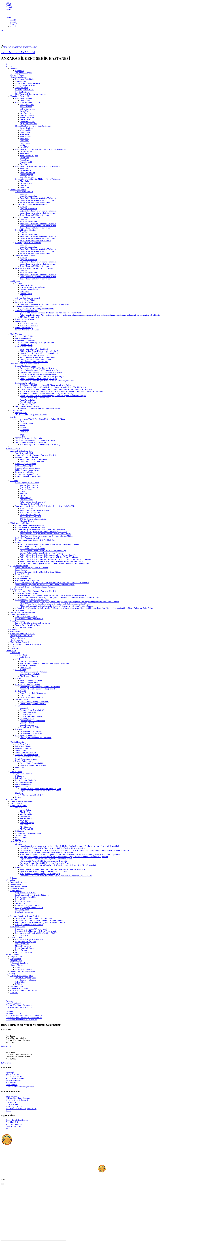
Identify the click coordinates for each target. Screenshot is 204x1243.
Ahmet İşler (24, 168)
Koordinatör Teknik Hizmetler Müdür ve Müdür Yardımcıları (37, 179)
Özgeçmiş (7, 1046)
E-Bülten (18, 984)
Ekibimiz (18, 808)
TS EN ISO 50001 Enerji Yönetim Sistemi (31, 415)
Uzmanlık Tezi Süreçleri (24, 466)
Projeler (13, 417)
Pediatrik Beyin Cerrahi (28, 695)
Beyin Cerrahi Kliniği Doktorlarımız (33, 693)
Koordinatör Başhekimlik (24, 79)
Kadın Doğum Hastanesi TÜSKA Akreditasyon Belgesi (41, 370)
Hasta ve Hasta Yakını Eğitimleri (27, 580)
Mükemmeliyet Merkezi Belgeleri (27, 406)
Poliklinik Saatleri (17, 889)
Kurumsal (9, 66)
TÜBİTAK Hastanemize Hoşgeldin (28, 438)
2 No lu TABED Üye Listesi (30, 517)
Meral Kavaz (25, 134)
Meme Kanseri (20, 903)
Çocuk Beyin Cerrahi (28, 712)
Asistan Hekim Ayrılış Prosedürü (32, 462)
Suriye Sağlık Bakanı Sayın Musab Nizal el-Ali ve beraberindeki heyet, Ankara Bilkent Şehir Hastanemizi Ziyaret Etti (64, 857)
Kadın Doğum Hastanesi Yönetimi (28, 243)
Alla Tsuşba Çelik (26, 829)
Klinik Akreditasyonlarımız (25, 383)
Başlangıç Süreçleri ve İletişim (26, 457)
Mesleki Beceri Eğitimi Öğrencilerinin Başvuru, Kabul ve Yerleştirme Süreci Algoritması (53, 595)
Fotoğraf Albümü (21, 838)
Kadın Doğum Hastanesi (24, 90)
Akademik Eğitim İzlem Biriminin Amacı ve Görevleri (35, 455)
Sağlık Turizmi (11, 799)
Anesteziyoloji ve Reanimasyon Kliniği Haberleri (38, 689)
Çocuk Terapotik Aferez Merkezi (27, 757)
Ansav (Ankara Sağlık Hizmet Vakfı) (29, 940)
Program (23, 428)
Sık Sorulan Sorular (17, 927)
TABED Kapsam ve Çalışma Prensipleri (35, 510)
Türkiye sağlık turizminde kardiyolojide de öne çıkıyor (40, 874)
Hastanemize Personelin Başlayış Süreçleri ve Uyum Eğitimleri (38, 572)
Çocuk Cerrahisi (26, 714)
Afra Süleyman (25, 827)
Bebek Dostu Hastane (28, 402)
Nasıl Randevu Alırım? (19, 886)
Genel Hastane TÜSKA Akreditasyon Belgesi (37, 368)
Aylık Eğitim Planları (23, 578)
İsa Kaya (23, 145)
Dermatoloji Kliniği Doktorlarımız (32, 731)
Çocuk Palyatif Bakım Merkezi (26, 755)
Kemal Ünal (24, 147)
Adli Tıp (18, 659)
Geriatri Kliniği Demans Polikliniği (33, 763)
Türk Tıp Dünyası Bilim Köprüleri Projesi (30, 442)
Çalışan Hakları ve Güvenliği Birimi (28, 306)
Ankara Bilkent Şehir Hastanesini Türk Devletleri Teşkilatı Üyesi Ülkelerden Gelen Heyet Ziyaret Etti (58, 865)
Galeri (22, 434)
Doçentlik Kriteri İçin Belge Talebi (28, 476)
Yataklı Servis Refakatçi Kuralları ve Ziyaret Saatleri (34, 918)
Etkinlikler (19, 793)
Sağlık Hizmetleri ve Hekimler (21, 801)
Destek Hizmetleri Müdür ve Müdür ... (20, 1007)
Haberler (18, 867)
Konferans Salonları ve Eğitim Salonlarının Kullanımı (35, 587)
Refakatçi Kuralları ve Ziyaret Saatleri (24, 916)
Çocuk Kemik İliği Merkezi (25, 753)
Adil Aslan (24, 825)
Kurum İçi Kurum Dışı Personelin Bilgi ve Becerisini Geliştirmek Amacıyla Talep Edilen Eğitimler (52, 583)
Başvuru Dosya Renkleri (29, 485)
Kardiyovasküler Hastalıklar (25, 897)
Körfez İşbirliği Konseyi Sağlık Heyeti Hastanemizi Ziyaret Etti (43, 861)
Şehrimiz (13, 878)
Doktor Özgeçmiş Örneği (24, 948)
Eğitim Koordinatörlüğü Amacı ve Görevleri (31, 568)
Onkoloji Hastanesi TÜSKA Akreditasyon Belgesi (38, 379)
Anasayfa (23, 421)
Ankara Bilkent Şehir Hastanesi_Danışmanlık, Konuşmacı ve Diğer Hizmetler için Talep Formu (55, 559)
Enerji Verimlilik (16, 411)
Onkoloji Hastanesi (22, 92)
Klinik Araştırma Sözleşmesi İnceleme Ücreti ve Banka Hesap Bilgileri (46, 536)
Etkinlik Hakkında (27, 423)
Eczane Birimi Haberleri (29, 326)
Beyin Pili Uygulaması (23, 748)
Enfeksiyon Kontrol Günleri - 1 (31, 795)
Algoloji (18, 678)
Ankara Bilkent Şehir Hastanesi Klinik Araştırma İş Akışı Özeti (43, 532)
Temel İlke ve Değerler (23, 73)
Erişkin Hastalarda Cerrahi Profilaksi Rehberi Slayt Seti (40, 791)
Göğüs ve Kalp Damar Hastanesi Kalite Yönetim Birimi (40, 351)
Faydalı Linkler (16, 937)
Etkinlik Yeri (24, 430)
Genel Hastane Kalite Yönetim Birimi (34, 349)
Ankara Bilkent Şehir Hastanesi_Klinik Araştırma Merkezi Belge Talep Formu (49, 557)
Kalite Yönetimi (16, 334)
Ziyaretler (18, 844)
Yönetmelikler (25, 498)
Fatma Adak (24, 141)
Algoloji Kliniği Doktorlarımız (31, 680)
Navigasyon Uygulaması (24, 969)
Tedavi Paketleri (16, 804)
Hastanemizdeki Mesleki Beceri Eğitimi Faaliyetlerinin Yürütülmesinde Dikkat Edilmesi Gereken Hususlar (59, 597)
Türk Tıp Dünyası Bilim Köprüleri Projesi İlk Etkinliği (40, 445)
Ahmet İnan (24, 187)
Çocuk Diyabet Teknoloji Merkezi (32, 721)
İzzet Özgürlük (25, 113)
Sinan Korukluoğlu (27, 115)
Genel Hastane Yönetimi (24, 192)
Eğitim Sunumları (21, 787)
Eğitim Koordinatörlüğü (24, 328)
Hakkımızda (19, 71)
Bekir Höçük (25, 185)
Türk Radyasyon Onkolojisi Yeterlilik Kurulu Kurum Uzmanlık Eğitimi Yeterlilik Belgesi (53, 387)
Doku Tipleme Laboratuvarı (25, 736)
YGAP (13, 646)
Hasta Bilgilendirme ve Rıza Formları (29, 925)
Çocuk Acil (24, 708)
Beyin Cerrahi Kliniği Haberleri (31, 697)
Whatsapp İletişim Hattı (19, 963)
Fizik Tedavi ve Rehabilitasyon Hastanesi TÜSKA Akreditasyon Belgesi (47, 381)
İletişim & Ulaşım (12, 954)
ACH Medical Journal (23, 627)
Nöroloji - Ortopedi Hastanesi (21, 636)
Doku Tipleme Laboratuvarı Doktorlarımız (35, 738)
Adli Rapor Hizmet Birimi (25, 300)
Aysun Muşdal (25, 170)
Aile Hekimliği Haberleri (29, 676)
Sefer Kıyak (24, 158)
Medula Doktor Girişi (23, 946)
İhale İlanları (24, 292)
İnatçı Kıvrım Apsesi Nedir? (25, 893)
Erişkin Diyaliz (20, 767)
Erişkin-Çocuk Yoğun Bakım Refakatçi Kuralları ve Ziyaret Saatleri (40, 923)
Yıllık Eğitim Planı (22, 576)
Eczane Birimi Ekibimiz (29, 323)
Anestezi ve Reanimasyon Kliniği (27, 685)
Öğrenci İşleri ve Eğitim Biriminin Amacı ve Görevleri (35, 591)
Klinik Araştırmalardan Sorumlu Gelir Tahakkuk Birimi (35, 540)
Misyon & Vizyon (17, 75)
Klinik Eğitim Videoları (19, 614)
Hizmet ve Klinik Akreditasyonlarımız (24, 364)
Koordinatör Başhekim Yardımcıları (28, 102)
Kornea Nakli (20, 899)
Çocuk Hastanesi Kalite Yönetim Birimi (34, 355)
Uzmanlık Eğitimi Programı (25, 464)
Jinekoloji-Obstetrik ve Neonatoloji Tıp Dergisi (32, 623)
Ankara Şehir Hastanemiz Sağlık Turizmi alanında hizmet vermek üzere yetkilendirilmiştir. (53, 869)
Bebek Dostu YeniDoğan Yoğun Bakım (34, 398)
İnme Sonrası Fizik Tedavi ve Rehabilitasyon (32, 895)
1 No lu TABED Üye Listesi (30, 515)
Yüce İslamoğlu (26, 814)
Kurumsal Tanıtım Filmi (19, 988)
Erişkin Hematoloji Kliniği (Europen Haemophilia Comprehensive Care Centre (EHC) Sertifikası (56, 389)
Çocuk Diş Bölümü (27, 719)
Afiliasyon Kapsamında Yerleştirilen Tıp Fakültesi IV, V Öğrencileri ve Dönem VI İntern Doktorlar (57, 606)
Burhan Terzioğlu (26, 128)
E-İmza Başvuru (21, 950)
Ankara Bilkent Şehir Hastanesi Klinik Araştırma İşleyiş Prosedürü (40, 529)
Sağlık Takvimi (20, 982)
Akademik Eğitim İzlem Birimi (21, 451)
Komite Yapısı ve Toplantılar (25, 780)
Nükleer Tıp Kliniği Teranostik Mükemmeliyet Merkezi (40, 408)
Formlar (18, 542)
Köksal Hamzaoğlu (27, 117)
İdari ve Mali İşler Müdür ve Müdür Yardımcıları (33, 126)
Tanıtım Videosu (21, 835)
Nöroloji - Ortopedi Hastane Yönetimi (29, 217)
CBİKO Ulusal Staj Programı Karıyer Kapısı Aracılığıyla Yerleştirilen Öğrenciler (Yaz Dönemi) (55, 604)
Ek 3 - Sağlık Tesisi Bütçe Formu (32, 549)
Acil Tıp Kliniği (21, 655)
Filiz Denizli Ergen (27, 105)
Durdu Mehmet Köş (27, 122)
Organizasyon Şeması (18, 77)
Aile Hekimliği (20, 670)
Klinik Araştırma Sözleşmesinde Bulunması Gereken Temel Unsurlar (45, 534)
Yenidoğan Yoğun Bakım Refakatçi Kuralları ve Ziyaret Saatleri (39, 920)
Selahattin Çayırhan (27, 177)
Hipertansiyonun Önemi (24, 912)
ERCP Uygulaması (22, 910)
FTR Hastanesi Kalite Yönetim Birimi (34, 362)
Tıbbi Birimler (11, 651)
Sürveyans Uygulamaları (24, 782)
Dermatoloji (19, 729)
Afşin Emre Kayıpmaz (28, 124)
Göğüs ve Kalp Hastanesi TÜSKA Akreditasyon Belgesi (41, 372)
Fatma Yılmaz (25, 153)
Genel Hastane (20, 81)
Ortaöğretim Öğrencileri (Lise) (26, 593)
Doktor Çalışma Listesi (19, 882)
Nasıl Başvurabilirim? (28, 665)
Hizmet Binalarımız (13, 629)
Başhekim (23, 194)
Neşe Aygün (24, 821)
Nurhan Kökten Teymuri (29, 156)
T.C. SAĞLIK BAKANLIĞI (18, 52)
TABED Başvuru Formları (30, 513)
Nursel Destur (25, 816)
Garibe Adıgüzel (26, 151)
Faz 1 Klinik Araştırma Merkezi (27, 538)
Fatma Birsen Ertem (27, 173)
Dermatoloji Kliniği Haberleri (31, 733)
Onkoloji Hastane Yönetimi (25, 230)
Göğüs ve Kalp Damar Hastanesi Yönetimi (31, 204)
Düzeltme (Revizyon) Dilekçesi (31, 504)
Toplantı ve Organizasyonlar (25, 978)
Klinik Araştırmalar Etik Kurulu (27, 483)
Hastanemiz (14, 69)
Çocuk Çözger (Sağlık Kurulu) (31, 716)
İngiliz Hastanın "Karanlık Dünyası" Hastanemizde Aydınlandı (43, 872)
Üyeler (22, 496)
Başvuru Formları (26, 489)
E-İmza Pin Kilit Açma (23, 952)
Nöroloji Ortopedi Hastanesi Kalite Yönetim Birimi (39, 353)
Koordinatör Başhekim (23, 98)
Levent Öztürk (25, 100)
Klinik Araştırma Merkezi (19, 523)
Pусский (9, 7)
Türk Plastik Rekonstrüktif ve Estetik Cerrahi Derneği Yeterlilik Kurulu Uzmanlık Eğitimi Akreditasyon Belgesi (61, 391)
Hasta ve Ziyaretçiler (18, 842)
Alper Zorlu (24, 181)
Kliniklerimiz (15, 653)
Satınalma (18, 283)
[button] (9, 17)
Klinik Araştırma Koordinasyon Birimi (29, 525)
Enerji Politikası (21, 413)
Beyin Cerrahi (20, 691)
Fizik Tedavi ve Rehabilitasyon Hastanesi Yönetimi (34, 268)
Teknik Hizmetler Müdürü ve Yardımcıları (35, 202)
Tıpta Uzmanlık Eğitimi (24, 453)
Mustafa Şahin (25, 130)
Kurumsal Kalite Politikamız (25, 336)
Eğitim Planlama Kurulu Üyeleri (27, 470)
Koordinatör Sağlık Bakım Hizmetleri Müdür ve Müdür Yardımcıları (40, 149)
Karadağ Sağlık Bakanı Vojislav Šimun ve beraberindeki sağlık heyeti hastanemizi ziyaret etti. (54, 848)
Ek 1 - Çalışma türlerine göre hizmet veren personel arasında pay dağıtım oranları (50, 544)
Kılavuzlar (24, 493)
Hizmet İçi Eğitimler (22, 574)
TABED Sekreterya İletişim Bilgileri (33, 519)
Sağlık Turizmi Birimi (18, 806)
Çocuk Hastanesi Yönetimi (25, 255)
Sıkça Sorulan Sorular (23, 610)
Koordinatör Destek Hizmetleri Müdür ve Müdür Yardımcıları (38, 166)
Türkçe (8, 3)
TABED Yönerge (26, 508)
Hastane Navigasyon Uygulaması (22, 971)
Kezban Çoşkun (26, 818)
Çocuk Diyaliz (20, 750)
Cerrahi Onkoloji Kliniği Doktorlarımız (34, 702)
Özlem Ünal (24, 111)
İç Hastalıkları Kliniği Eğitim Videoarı (29, 619)
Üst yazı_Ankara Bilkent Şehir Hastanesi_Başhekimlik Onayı (43, 551)
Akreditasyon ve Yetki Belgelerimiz (28, 833)
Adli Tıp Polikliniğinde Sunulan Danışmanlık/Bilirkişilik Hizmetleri (45, 663)
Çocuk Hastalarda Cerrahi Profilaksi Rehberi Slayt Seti (40, 789)
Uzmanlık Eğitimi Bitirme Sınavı (27, 468)
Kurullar (23, 425)
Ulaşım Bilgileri (16, 961)
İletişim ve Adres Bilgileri (24, 472)
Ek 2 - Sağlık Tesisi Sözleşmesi (31, 546)
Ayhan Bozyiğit (26, 183)
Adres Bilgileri (25, 668)
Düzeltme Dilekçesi (27, 521)
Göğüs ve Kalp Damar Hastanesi (27, 83)
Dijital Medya (11, 973)
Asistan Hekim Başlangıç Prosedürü (33, 459)
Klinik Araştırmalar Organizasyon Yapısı (30, 527)
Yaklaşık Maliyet (26, 294)
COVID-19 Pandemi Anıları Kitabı (23, 990)
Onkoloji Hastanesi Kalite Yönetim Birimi (35, 360)
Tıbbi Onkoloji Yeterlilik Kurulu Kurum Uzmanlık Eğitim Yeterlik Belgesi (47, 394)
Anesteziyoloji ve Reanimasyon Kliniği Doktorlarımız (40, 687)
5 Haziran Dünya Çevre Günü (31, 317)
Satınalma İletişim (26, 285)
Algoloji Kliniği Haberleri (29, 682)
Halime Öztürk (25, 143)
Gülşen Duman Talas (28, 109)
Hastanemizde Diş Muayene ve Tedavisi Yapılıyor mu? (35, 931)
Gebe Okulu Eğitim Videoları (26, 617)
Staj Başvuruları (16, 589)
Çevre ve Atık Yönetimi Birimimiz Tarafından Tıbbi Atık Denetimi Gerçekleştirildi (50, 313)
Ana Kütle (14, 648)
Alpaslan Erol (25, 119)
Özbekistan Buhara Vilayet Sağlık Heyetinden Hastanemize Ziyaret (45, 863)
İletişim (22, 436)
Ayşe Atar (23, 164)
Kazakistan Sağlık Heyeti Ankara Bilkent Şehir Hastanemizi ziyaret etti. (46, 852)
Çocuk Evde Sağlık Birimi (30, 727)
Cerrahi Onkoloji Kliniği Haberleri (33, 704)
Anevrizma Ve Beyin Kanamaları (27, 906)
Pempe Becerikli (26, 162)
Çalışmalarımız (20, 778)
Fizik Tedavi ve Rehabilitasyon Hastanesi (30, 94)
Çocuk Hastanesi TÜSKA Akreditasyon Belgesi (38, 374)
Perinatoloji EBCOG (27, 404)
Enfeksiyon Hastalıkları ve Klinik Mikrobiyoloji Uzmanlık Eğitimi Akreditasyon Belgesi (53, 396)
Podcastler (14, 993)
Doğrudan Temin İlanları (29, 289)
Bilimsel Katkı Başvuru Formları (22, 612)
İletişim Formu (15, 959)
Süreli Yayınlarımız (17, 621)
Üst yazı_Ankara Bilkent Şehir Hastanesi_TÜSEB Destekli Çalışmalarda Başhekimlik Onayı (54, 563)
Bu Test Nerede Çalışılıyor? (25, 942)
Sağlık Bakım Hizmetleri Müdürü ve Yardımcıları (38, 198)
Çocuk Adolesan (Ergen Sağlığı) (32, 710)
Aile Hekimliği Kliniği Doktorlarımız (33, 672)
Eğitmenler (24, 432)
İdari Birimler (15, 281)
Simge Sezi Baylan (27, 823)
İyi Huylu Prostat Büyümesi (25, 901)
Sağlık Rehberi (15, 891)
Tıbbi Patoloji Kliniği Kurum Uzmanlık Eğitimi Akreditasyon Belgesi (46, 385)
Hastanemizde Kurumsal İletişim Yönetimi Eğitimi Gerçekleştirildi (44, 304)
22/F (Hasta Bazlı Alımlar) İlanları (32, 287)
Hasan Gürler (25, 132)
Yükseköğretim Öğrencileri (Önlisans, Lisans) (32, 600)
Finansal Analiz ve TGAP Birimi (27, 330)
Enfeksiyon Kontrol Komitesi (21, 774)
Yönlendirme (10, 880)
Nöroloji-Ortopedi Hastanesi (25, 86)
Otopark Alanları (16, 965)
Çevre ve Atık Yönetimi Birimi (26, 311)
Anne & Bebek (16, 772)
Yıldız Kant (24, 139)
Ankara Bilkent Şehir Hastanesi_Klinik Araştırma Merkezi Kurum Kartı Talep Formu (51, 561)
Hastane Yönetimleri (18, 190)
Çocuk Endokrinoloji (28, 723)
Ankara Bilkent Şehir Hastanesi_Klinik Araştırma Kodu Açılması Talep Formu (49, 555)
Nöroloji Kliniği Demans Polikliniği (33, 765)
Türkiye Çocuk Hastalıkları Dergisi (28, 625)
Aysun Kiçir (24, 160)
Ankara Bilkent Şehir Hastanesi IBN (33, 502)
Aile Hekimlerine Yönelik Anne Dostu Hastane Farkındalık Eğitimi (40, 419)
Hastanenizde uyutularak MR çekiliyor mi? (31, 929)
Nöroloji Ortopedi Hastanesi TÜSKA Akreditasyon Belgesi (42, 377)
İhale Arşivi (24, 296)
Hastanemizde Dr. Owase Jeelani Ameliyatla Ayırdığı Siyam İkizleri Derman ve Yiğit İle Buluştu (56, 876)
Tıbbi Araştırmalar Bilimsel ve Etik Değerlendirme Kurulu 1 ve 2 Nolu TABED (45, 506)
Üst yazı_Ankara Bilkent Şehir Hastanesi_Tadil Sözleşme (41, 553)
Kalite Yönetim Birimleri (24, 347)
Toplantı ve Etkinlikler (28, 980)
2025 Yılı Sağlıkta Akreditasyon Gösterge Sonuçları (34, 343)
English (8, 5)
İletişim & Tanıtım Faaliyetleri (21, 976)
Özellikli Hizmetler (17, 742)
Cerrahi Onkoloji (21, 699)
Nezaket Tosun (25, 136)
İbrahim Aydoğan (26, 175)
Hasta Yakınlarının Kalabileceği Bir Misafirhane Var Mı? (36, 933)
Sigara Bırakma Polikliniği (30, 674)
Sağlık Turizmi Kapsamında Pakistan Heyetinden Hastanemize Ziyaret (46, 859)
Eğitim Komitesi (21, 570)
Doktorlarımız (25, 657)
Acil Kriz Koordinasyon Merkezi (27, 298)
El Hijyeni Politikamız (23, 338)
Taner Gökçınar (26, 107)
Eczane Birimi (20, 321)
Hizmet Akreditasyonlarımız (25, 366)
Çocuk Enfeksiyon (27, 725)
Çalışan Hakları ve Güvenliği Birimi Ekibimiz (37, 309)
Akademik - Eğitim (13, 449)
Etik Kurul (14, 481)
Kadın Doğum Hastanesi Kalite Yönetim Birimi (37, 357)
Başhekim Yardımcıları (28, 196)
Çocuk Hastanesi (21, 88)
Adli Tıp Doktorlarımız (28, 661)
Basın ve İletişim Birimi (24, 302)
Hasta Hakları (15, 884)
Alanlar (18, 967)
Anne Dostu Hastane (27, 400)
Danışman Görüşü (26, 500)
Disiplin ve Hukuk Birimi (24, 319)
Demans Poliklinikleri (23, 761)
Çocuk (17, 706)
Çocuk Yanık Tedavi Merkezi (26, 759)
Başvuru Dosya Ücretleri (29, 487)
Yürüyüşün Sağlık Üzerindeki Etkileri (29, 908)
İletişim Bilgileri (16, 957)
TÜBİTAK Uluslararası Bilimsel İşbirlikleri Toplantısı (35, 440)
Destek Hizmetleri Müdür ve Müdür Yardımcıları (38, 200)
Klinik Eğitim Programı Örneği (26, 474)
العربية (8, 9)
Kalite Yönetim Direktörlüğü (25, 340)
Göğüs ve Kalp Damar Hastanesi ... (19, 1005)
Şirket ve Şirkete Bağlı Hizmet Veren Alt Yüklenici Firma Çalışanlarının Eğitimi (44, 585)
